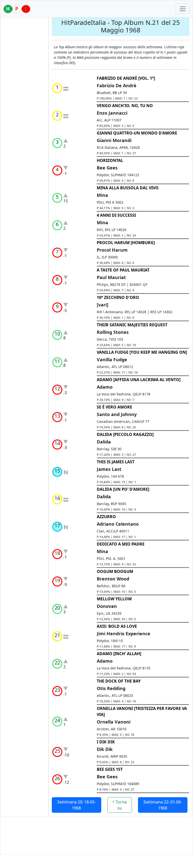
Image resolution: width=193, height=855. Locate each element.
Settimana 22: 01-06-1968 (162, 805)
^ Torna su (119, 805)
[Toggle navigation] (183, 9)
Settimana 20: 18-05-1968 (76, 805)
